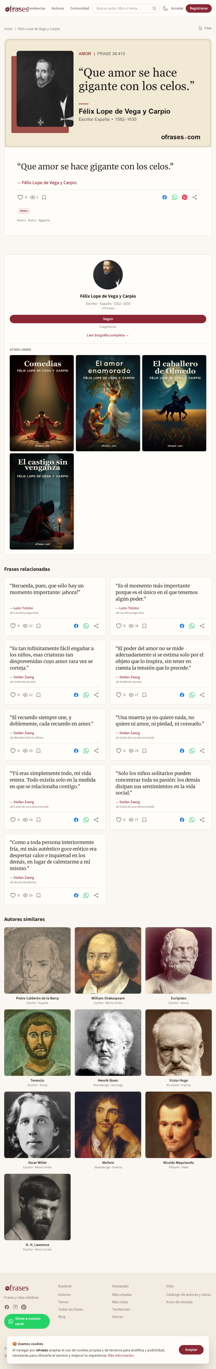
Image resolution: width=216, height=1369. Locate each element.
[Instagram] (15, 1307)
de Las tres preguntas (24, 613)
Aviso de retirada (179, 1302)
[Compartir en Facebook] (164, 197)
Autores (58, 8)
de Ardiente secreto (23, 682)
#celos (32, 220)
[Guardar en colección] (44, 197)
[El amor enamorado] (108, 403)
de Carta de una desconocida (135, 738)
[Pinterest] (23, 1307)
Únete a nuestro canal (28, 1321)
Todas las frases (70, 1309)
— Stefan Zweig (22, 677)
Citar (208, 28)
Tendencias (36, 8)
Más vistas (120, 1302)
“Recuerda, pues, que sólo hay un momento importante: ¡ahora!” (47, 589)
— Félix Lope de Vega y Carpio (47, 182)
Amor (24, 211)
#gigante (44, 220)
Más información (121, 1355)
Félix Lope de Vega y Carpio (39, 29)
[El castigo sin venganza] (42, 501)
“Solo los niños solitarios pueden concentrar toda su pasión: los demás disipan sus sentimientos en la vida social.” (158, 783)
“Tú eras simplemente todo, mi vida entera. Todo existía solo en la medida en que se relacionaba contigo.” (53, 779)
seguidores (108, 327)
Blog (61, 1316)
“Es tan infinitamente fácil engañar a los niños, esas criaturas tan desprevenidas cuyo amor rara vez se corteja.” (52, 658)
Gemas (117, 1316)
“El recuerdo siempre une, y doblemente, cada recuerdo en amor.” (52, 720)
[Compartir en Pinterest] (184, 197)
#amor (21, 220)
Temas (63, 1302)
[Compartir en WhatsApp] (174, 197)
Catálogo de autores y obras (188, 1294)
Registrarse (199, 8)
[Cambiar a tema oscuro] (165, 8)
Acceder (177, 8)
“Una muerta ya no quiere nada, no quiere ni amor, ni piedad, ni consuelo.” (160, 720)
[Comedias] (42, 403)
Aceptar (191, 1349)
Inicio (8, 29)
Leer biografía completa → (108, 335)
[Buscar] (156, 8)
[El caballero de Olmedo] (174, 403)
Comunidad (79, 8)
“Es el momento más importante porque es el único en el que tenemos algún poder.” (157, 592)
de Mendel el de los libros (26, 738)
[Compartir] (194, 197)
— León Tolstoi (21, 608)
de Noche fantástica (23, 882)
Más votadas (122, 1294)
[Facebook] (6, 1307)
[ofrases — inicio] (19, 1287)
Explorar (14, 8)
